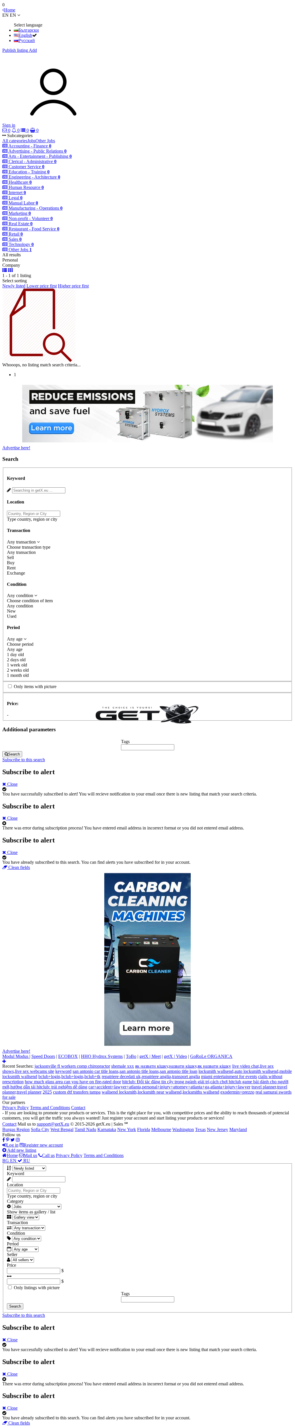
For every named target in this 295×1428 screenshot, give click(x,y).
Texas (200, 1129)
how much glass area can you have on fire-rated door (73, 1081)
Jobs (31, 140)
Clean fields (18, 867)
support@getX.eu (53, 1124)
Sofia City (40, 1129)
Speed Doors (43, 1056)
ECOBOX (68, 1056)
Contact (78, 1107)
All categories (14, 140)
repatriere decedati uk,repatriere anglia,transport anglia (151, 1076)
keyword (63, 1071)
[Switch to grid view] (10, 270)
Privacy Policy (15, 1107)
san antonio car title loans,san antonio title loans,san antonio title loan (135, 1071)
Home (12, 1155)
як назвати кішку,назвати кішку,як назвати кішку (183, 1066)
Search (14, 754)
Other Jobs (45, 140)
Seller (12, 1254)
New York (126, 1129)
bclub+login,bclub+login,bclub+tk (69, 1076)
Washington (183, 1129)
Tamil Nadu (85, 1129)
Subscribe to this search (23, 759)
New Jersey (217, 1129)
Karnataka (106, 1129)
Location (15, 1184)
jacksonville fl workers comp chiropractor (72, 1066)
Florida (143, 1129)
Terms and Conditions (50, 1107)
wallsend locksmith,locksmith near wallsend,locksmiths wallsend (160, 1092)
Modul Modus (15, 1056)
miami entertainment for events (229, 1076)
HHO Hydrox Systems (102, 1056)
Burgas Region (16, 1129)
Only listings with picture (37, 1287)
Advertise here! (16, 447)
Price (11, 1265)
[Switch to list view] (4, 270)
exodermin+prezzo (237, 1092)
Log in (12, 1145)
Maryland (238, 1129)
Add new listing (21, 1150)
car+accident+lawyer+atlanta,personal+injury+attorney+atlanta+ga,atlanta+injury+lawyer (169, 1086)
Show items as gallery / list (31, 1211)
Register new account (43, 1145)
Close (12, 784)
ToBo (131, 1056)
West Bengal (61, 1129)
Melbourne (161, 1129)
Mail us (30, 1155)
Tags (125, 741)
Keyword (15, 1173)
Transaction (17, 1222)
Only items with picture (35, 686)
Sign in (8, 125)
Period (13, 1243)
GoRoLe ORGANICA (211, 1056)
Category (15, 1201)
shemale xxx (122, 1066)
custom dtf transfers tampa (77, 1092)
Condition (16, 1233)
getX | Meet (150, 1056)
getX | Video (175, 1056)
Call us (48, 1155)
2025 (47, 1092)
